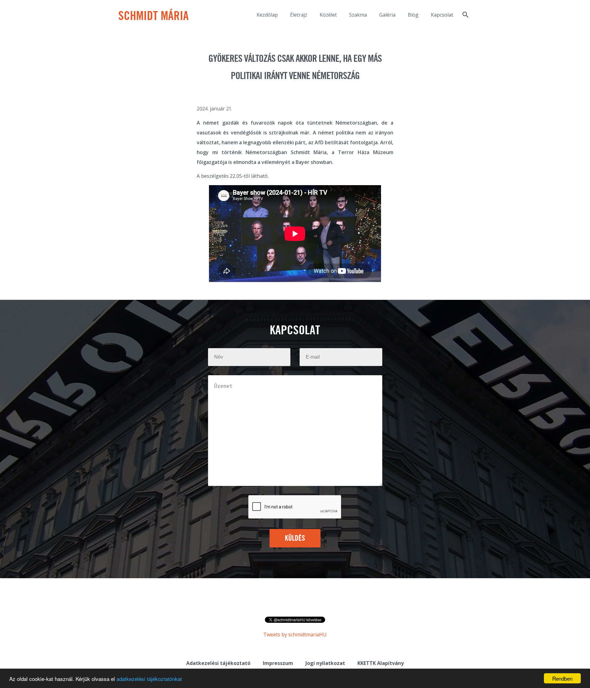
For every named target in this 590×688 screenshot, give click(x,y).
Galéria (387, 14)
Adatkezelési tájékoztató (218, 663)
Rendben (562, 678)
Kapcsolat (442, 14)
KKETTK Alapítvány (380, 663)
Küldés (295, 538)
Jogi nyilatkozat (325, 663)
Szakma (358, 14)
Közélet (328, 14)
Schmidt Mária (153, 16)
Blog (413, 14)
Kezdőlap (267, 14)
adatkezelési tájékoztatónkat (149, 678)
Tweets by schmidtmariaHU (295, 634)
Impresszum (278, 663)
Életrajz (298, 14)
